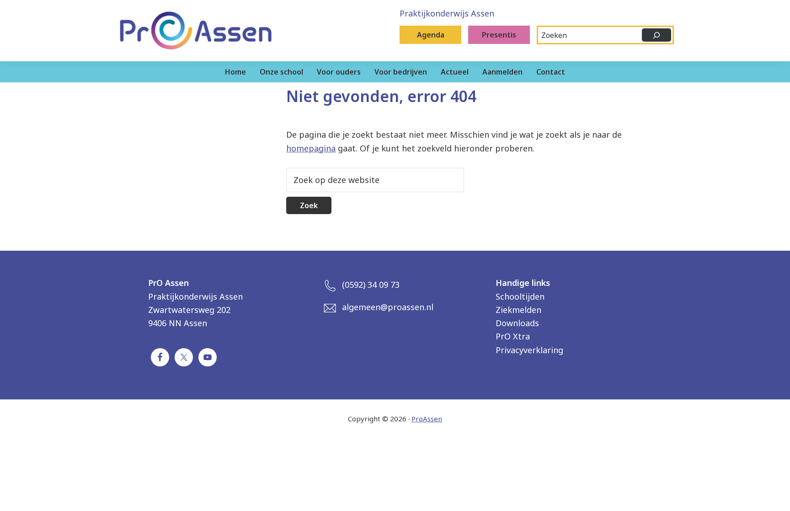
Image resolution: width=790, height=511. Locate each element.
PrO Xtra (513, 336)
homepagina (311, 148)
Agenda (430, 35)
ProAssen (426, 418)
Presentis (499, 35)
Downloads (517, 322)
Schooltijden (520, 296)
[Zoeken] (656, 35)
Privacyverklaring (529, 349)
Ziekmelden (518, 309)
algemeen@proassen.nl (387, 306)
